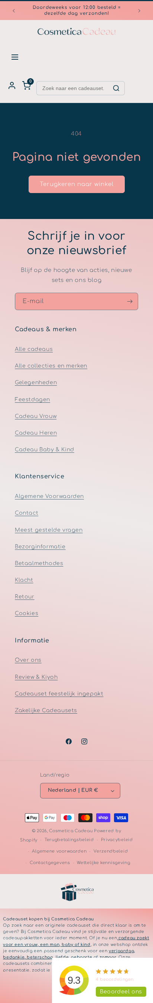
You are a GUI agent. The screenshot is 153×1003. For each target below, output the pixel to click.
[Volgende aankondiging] (139, 11)
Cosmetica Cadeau (70, 830)
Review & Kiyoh (36, 677)
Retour (25, 597)
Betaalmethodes (39, 563)
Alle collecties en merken (51, 366)
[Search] (116, 88)
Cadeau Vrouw (35, 416)
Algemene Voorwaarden (49, 496)
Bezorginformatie (40, 546)
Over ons (28, 660)
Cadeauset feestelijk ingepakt (59, 694)
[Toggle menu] (14, 57)
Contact (26, 513)
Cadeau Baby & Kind (44, 449)
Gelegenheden (36, 382)
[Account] (11, 85)
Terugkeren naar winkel (77, 184)
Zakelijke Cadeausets (46, 710)
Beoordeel (121, 991)
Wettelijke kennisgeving (103, 862)
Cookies (26, 613)
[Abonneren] (129, 301)
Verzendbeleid (111, 851)
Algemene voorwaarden (59, 851)
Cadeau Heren (36, 433)
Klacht (24, 580)
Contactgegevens (50, 862)
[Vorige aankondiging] (14, 11)
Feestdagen (32, 399)
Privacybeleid (117, 839)
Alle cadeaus (34, 349)
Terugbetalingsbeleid (69, 839)
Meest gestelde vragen (49, 530)
